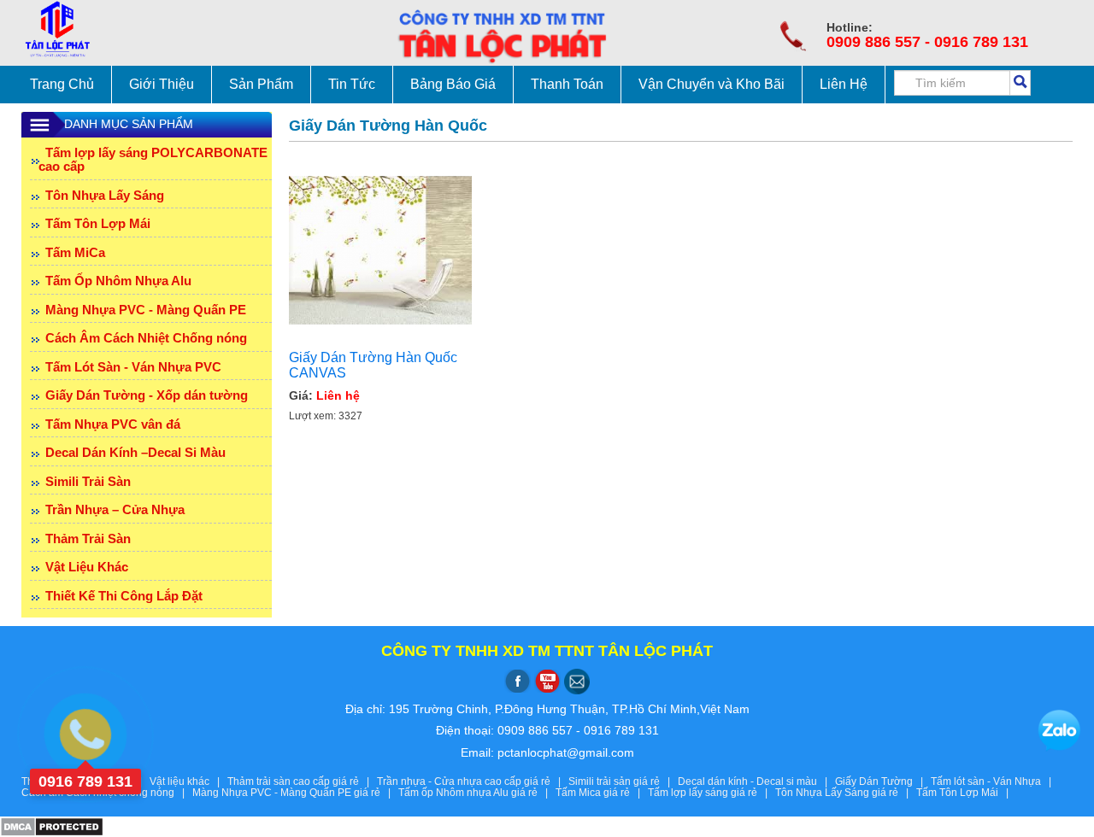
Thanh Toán (567, 84)
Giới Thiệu (161, 84)
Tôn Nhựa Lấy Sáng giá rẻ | (845, 793)
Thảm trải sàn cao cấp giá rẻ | (302, 781)
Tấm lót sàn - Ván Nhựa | (993, 781)
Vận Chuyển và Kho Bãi (711, 84)
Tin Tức (351, 84)
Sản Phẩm (261, 84)
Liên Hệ (844, 84)
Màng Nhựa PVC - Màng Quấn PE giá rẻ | (295, 793)
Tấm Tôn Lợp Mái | (965, 793)
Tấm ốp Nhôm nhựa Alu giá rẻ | (477, 793)
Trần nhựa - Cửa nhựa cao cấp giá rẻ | (472, 781)
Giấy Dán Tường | (883, 781)
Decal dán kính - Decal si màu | (756, 781)
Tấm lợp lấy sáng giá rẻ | (711, 793)
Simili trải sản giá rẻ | (623, 781)
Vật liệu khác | (188, 781)
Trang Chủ (62, 84)
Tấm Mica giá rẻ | (602, 793)
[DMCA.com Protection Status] (51, 826)
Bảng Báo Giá (453, 84)
